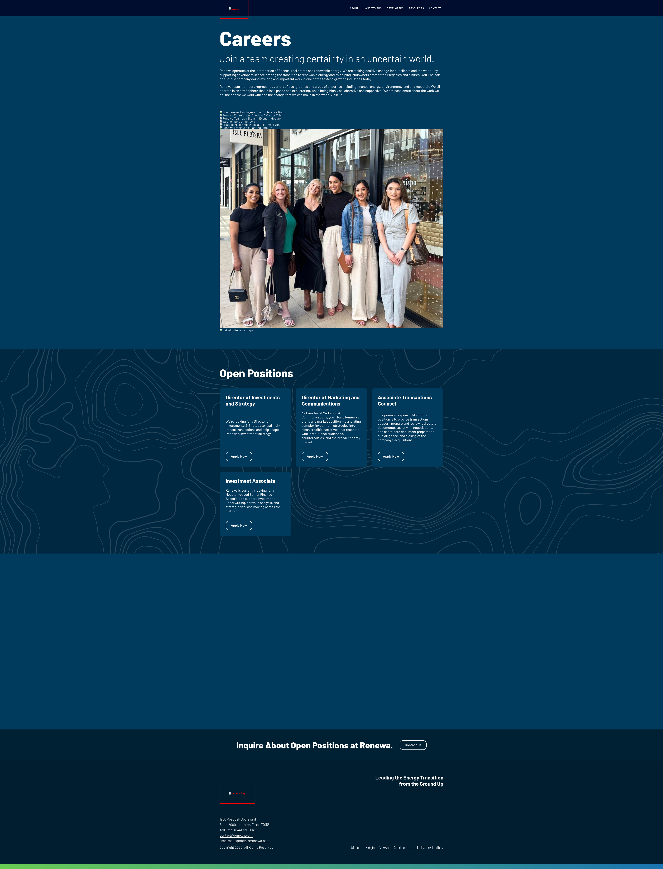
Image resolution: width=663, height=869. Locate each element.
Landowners (372, 8)
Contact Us (413, 745)
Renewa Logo (227, 8)
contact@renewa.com (236, 835)
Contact (435, 8)
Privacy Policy (430, 847)
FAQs (370, 847)
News (383, 847)
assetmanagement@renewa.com (245, 840)
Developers (395, 8)
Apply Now (239, 456)
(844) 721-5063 (245, 830)
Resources (416, 8)
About (354, 8)
